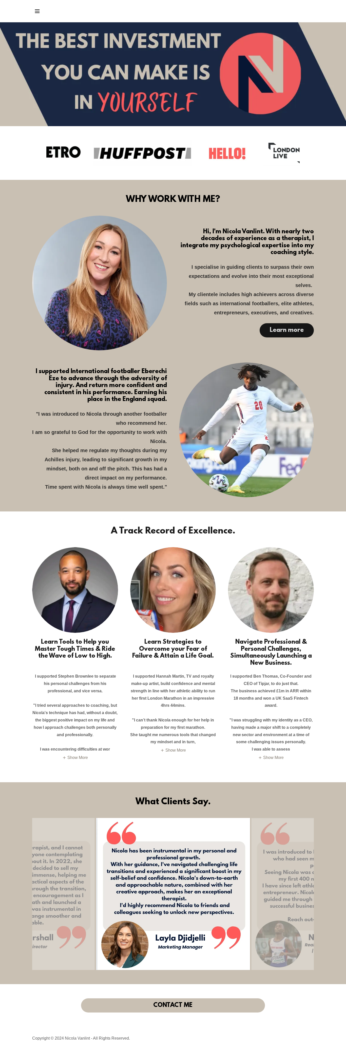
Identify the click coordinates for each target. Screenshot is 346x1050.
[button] (37, 11)
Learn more (287, 330)
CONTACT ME (173, 1005)
